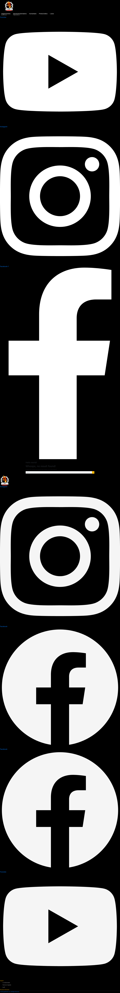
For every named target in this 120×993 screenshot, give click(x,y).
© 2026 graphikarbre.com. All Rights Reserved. (9, 991)
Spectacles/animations (20, 14)
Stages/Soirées (5, 14)
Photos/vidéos (43, 13)
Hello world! (31, 462)
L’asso (52, 13)
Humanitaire (32, 13)
